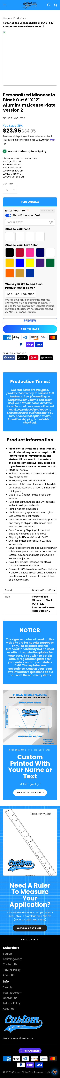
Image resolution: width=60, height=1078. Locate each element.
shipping (20, 136)
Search (7, 954)
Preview (30, 321)
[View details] (23, 1024)
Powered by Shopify (45, 1072)
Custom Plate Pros (22, 1072)
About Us (8, 975)
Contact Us (10, 964)
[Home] (30, 5)
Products (18, 18)
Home (6, 18)
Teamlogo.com (12, 959)
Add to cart (30, 329)
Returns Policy (12, 970)
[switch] (8, 215)
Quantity (8, 184)
